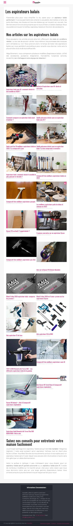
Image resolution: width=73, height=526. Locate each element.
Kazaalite (29, 523)
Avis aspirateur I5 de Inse (14, 335)
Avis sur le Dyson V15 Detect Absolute (48, 270)
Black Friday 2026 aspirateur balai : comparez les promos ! (20, 297)
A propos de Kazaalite (63, 523)
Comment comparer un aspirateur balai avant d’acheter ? (20, 119)
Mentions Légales (45, 523)
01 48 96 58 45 (40, 515)
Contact (53, 523)
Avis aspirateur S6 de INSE (44, 334)
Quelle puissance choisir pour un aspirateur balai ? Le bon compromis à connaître (50, 147)
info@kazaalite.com (28, 517)
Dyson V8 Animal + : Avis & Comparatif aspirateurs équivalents (18, 403)
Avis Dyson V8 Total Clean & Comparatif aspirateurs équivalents (49, 386)
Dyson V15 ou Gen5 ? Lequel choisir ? (18, 231)
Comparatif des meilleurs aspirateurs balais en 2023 (51, 177)
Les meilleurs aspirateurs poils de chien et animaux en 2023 (49, 205)
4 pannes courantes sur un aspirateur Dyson (50, 233)
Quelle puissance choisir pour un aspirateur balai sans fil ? (50, 119)
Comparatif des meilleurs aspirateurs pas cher (21, 260)
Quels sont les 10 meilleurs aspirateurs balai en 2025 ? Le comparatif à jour (21, 147)
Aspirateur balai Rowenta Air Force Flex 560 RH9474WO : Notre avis (20, 432)
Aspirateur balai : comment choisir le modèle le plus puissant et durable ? (21, 175)
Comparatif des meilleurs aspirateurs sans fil (50, 362)
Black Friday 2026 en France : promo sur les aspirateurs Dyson (50, 297)
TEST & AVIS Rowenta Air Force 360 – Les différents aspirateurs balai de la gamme (19, 370)
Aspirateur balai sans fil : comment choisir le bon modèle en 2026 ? (20, 90)
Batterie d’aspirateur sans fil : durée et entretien (48, 87)
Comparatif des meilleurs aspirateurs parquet (20, 201)
